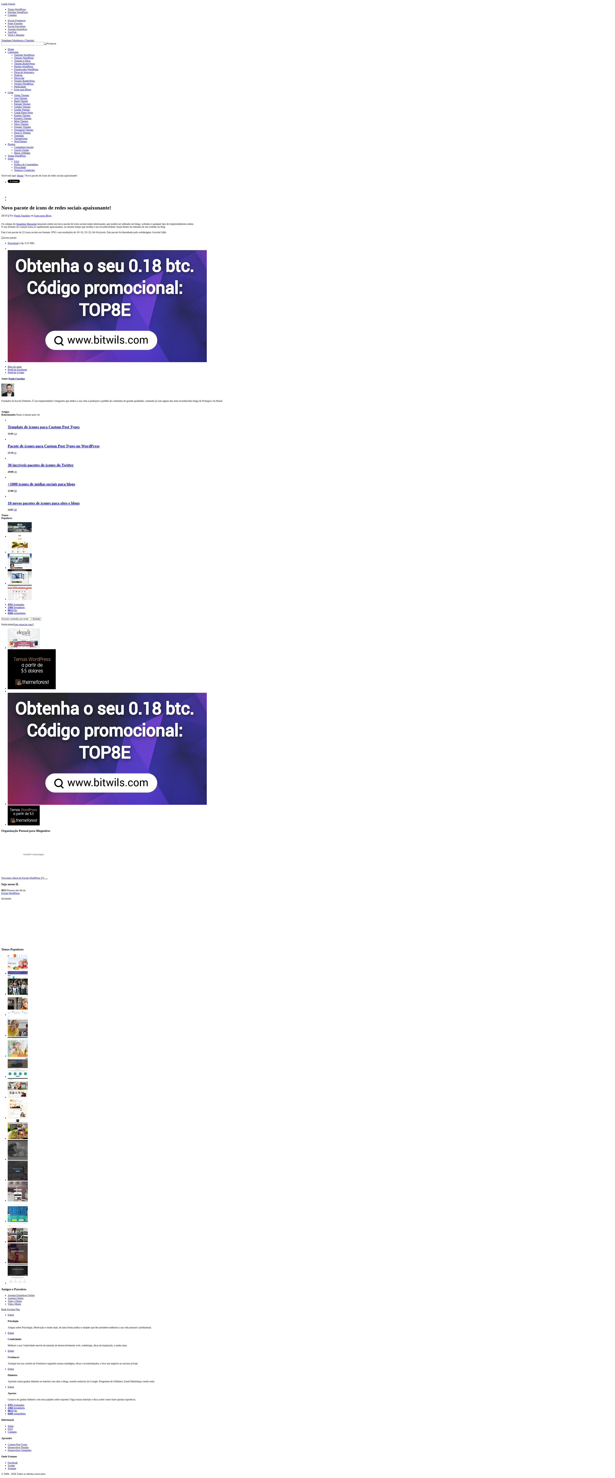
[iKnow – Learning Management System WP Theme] (18, 994)
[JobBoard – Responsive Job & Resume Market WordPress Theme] (18, 1221)
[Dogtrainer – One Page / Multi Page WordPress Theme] (18, 1159)
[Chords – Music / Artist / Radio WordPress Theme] (18, 1262)
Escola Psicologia (16, 26)
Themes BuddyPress (24, 63)
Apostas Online (15, 1298)
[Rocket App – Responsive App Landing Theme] (18, 1200)
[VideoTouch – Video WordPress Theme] (18, 1241)
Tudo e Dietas (15, 1301)
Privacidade (20, 167)
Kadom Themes (22, 115)
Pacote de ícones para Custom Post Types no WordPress (53, 446)
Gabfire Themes (22, 106)
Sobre (11, 158)
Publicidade (20, 86)
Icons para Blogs (22, 89)
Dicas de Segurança (24, 72)
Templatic (19, 135)
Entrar (11, 1314)
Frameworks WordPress (26, 69)
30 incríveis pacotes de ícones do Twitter (41, 465)
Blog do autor (15, 366)
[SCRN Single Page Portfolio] (20, 536)
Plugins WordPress (23, 66)
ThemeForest (20, 138)
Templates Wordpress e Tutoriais (17, 40)
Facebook (13, 1462)
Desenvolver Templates (19, 1450)
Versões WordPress (23, 83)
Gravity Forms (21, 150)
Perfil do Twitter (16, 372)
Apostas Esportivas (17, 29)
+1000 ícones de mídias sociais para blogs (41, 484)
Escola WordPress (10, 893)
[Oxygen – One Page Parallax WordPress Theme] (18, 1283)
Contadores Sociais (23, 147)
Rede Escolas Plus (10, 1309)
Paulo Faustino (15, 23)
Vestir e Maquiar (16, 35)
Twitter (11, 1465)
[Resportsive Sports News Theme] (20, 583)
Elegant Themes (22, 104)
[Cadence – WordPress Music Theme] (18, 1118)
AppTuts (12, 32)
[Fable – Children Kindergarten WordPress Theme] (18, 973)
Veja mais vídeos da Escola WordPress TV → (24, 878)
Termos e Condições (24, 170)
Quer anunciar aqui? (23, 624)
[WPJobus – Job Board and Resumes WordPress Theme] (18, 1076)
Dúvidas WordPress (18, 12)
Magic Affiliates (22, 153)
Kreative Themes (22, 118)
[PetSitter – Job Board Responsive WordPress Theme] (18, 1097)
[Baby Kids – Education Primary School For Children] (18, 1056)
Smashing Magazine (26, 224)
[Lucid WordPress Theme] (20, 552)
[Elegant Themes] (24, 647)
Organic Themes (22, 127)
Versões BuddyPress (24, 81)
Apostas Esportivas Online (21, 1295)
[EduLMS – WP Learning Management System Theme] (18, 1014)
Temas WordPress (17, 9)
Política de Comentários (26, 164)
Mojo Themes (21, 121)
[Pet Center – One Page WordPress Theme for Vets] (18, 1179)
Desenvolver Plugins (18, 1447)
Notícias (18, 75)
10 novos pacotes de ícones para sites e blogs (44, 503)
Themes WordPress (24, 57)
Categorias (13, 52)
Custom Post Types (17, 1444)
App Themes (20, 98)
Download (13, 243)
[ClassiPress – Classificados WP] (20, 599)
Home (11, 49)
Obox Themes (21, 124)
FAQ (16, 161)
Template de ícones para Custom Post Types (44, 427)
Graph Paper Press (23, 112)
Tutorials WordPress (24, 55)
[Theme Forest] (24, 824)
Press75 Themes (22, 132)
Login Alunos (8, 4)
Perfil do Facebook (17, 369)
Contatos (12, 15)
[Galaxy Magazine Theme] (20, 567)
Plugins (11, 144)
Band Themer (21, 101)
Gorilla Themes (22, 109)
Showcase (19, 78)
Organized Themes (23, 130)
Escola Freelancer (17, 20)
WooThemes (20, 141)
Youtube (12, 1468)
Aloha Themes (21, 95)
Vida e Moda (14, 1304)
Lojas (10, 92)
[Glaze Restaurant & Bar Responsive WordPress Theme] (18, 1138)
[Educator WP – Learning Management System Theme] (18, 1035)
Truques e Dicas (22, 60)
